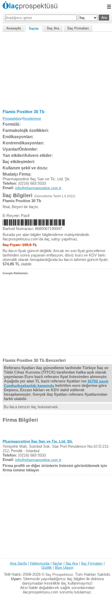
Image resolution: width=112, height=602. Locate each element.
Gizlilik (46, 567)
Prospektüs (12, 118)
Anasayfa (13, 28)
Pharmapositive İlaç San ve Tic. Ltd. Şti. (38, 441)
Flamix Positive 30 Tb (24, 112)
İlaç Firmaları (78, 28)
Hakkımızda (39, 563)
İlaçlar (34, 28)
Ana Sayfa (18, 563)
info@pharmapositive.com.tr (38, 188)
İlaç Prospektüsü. (60, 574)
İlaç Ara (53, 28)
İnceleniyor (32, 118)
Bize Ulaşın (64, 567)
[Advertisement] (56, 69)
